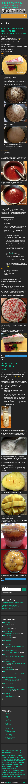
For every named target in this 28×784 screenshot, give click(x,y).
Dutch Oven (7, 721)
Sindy (11, 33)
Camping (7, 719)
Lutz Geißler (16, 762)
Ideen (6, 727)
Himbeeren (15, 355)
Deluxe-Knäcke (8, 628)
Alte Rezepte (7, 714)
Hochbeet (21, 757)
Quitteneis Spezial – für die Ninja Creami (13, 701)
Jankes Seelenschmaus (11, 677)
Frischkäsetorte (8, 355)
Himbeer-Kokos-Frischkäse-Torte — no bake (14, 29)
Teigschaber (11, 253)
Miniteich (10, 764)
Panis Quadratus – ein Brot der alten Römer (11, 606)
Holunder (4, 759)
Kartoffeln (15, 759)
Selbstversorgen (7, 770)
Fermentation (8, 578)
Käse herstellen (19, 760)
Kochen (6, 730)
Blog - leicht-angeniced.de (11, 650)
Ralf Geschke (22, 782)
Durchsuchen (5, 587)
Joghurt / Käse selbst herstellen (11, 728)
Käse (14, 760)
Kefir (19, 578)
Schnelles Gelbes (8, 637)
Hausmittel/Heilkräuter (9, 726)
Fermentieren (14, 578)
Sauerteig (14, 768)
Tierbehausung (16, 770)
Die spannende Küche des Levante (12, 652)
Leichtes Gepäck (8, 733)
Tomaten (8, 772)
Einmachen (7, 723)
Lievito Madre (6, 762)
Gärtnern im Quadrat (13, 757)
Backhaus (5, 750)
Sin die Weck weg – (13, 2)
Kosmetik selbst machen (10, 731)
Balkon (6, 717)
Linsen (11, 762)
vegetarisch (5, 774)
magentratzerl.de (9, 654)
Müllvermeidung (8, 734)
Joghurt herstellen (9, 759)
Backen (3, 359)
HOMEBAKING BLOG (10, 622)
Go (23, 589)
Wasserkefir (12, 774)
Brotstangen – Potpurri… (7, 608)
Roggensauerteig (9, 768)
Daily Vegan (8, 693)
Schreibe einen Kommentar (20, 33)
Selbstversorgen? (8, 738)
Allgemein (7, 713)
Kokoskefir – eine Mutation (8, 604)
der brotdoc (8, 626)
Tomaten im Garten (14, 772)
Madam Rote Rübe (10, 687)
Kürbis (23, 760)
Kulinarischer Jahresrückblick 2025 (12, 642)
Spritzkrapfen (8, 624)
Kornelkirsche (22, 759)
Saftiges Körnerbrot (9, 669)
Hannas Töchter (9, 667)
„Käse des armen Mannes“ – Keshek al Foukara (12, 602)
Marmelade (21, 762)
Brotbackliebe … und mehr (11, 635)
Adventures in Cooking (10, 661)
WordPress (8, 782)
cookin (7, 671)
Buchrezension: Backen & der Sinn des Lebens (14, 646)
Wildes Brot (8, 644)
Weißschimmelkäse (18, 774)
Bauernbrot (10, 750)
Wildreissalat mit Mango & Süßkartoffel (13, 685)
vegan (2, 580)
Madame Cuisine (9, 683)
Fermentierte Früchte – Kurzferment (10, 605)
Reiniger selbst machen (10, 737)
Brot (17, 750)
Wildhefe (10, 776)
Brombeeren (14, 750)
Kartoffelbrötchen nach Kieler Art (11, 633)
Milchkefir (5, 764)
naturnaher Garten (9, 735)
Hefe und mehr (9, 631)
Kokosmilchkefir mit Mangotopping (10, 364)
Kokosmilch (20, 355)
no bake (24, 355)
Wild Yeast (17, 776)
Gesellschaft (5, 757)
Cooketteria (8, 640)
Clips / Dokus (8, 720)
